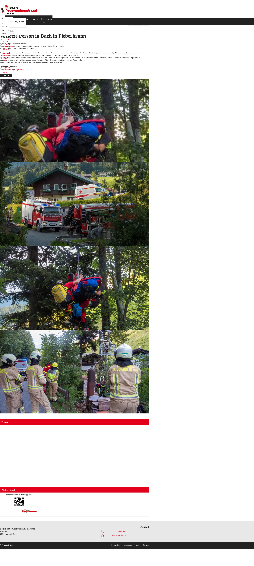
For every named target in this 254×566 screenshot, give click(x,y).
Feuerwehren (34, 19)
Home (137, 545)
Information (46, 19)
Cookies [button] (146, 545)
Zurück (5, 75)
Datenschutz (115, 545)
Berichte (5, 33)
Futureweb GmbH (8, 545)
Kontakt (5, 26)
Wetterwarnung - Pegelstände (13, 21)
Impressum (128, 545)
